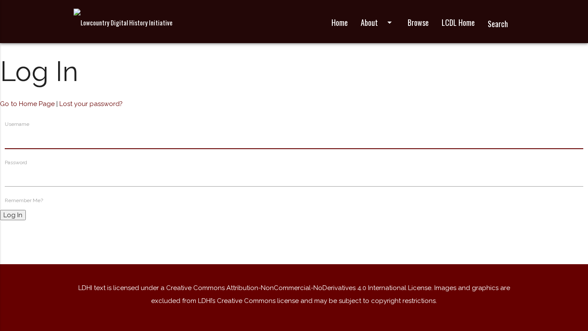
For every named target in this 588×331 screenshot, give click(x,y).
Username (17, 124)
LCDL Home (458, 22)
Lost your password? (91, 104)
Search (498, 23)
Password (16, 162)
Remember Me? (24, 200)
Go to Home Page (27, 104)
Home (339, 22)
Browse (418, 22)
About (378, 22)
